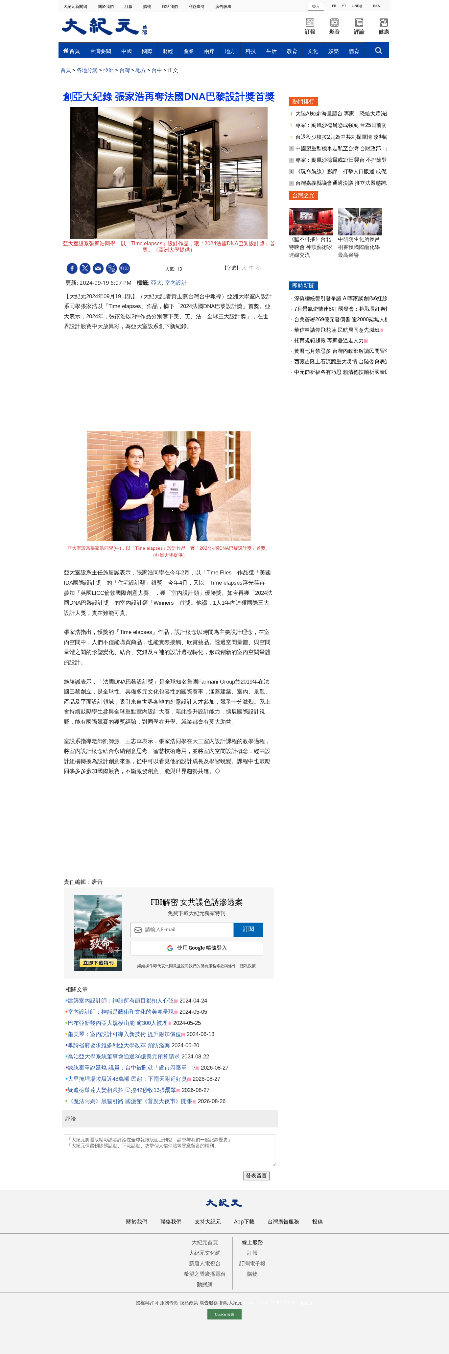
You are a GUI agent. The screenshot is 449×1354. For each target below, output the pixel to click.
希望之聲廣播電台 (205, 1273)
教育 (292, 51)
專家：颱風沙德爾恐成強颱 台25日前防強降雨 (349, 125)
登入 (316, 6)
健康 (384, 32)
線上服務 (252, 1242)
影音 (334, 32)
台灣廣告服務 (283, 1221)
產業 (188, 51)
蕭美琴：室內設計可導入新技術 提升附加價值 (124, 1034)
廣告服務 (223, 6)
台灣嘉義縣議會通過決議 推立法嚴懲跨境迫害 (349, 183)
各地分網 (87, 70)
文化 (313, 51)
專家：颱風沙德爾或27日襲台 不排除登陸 (344, 160)
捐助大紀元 (230, 1302)
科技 (251, 51)
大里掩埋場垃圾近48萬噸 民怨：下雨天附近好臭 (127, 1079)
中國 (126, 51)
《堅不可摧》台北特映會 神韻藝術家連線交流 (310, 247)
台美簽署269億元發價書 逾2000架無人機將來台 (350, 319)
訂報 (129, 6)
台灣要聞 (100, 51)
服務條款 (169, 1302)
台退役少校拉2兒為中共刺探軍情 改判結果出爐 (350, 137)
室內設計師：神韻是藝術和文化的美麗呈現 (121, 1012)
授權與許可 (147, 1302)
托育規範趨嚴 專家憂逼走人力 (329, 340)
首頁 (74, 51)
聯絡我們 (170, 6)
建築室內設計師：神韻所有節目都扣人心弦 (121, 1001)
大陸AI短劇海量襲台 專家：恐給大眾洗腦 (343, 113)
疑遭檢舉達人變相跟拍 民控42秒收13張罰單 (122, 1090)
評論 (359, 32)
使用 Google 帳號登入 (202, 948)
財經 (168, 51)
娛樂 (333, 51)
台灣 (124, 70)
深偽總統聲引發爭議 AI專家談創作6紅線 (341, 298)
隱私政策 (248, 966)
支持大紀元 (208, 1221)
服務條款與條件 (222, 966)
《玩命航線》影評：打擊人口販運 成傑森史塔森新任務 (359, 171)
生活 (271, 51)
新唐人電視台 (205, 1263)
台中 (157, 70)
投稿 (317, 1221)
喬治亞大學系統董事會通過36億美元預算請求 (124, 1056)
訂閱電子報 (252, 1263)
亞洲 (108, 70)
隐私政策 (189, 1302)
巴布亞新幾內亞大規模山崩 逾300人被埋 (118, 1023)
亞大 (156, 282)
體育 (354, 51)
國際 (147, 51)
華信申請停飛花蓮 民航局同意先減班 (337, 330)
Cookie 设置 (224, 1314)
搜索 (378, 48)
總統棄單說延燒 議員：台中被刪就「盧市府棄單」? (131, 1068)
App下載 (244, 1221)
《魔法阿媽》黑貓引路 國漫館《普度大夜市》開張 (130, 1101)
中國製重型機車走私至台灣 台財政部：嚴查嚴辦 (352, 148)
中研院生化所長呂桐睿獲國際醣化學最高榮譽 (359, 247)
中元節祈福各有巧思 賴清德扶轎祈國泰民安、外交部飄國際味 (365, 372)
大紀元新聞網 (75, 6)
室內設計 (176, 282)
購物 (147, 6)
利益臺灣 (197, 6)
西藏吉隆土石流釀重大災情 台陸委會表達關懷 (347, 361)
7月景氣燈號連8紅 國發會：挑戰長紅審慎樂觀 (347, 309)
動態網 (205, 1284)
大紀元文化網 (205, 1252)
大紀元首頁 (205, 1242)
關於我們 (106, 6)
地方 (230, 51)
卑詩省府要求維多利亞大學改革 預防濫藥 (119, 1045)
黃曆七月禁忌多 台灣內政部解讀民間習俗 (342, 351)
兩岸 (209, 51)
